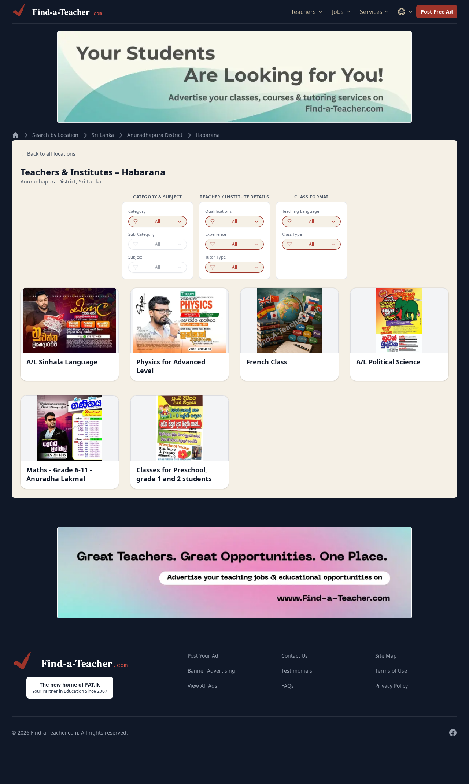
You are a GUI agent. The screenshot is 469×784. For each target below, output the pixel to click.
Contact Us (294, 655)
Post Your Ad (203, 655)
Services (371, 12)
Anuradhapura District (154, 134)
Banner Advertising (211, 670)
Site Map (386, 655)
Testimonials (296, 670)
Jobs (338, 12)
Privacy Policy (391, 685)
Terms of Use (391, 670)
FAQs (287, 685)
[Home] (15, 135)
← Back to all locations (48, 153)
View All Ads (202, 685)
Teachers (303, 12)
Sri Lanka (103, 134)
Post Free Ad (437, 11)
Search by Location (55, 134)
